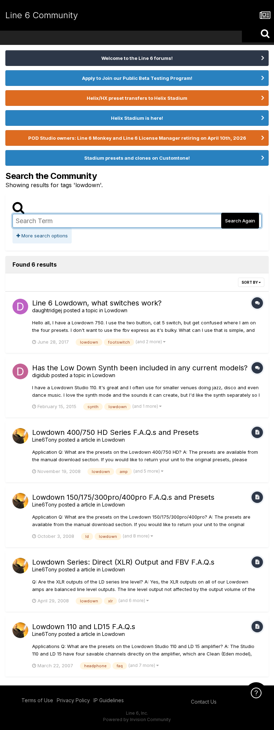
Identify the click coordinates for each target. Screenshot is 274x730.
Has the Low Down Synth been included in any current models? (140, 368)
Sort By (250, 282)
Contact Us (204, 702)
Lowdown (116, 310)
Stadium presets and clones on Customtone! (137, 158)
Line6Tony (44, 440)
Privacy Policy (73, 700)
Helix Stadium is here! (137, 118)
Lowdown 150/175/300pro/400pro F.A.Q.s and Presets (123, 497)
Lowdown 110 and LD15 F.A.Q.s (83, 626)
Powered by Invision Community (137, 719)
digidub (41, 375)
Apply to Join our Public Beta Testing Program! (137, 78)
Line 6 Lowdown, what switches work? (97, 303)
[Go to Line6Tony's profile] (20, 436)
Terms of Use (37, 700)
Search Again (240, 220)
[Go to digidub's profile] (20, 371)
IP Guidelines (108, 700)
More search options (44, 235)
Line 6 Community (41, 15)
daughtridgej (47, 310)
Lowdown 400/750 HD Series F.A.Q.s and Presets (115, 432)
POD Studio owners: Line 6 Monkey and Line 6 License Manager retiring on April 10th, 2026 (137, 138)
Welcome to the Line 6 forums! (137, 58)
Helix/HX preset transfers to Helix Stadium (137, 98)
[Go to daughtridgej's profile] (20, 306)
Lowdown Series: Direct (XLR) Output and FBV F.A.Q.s (123, 562)
